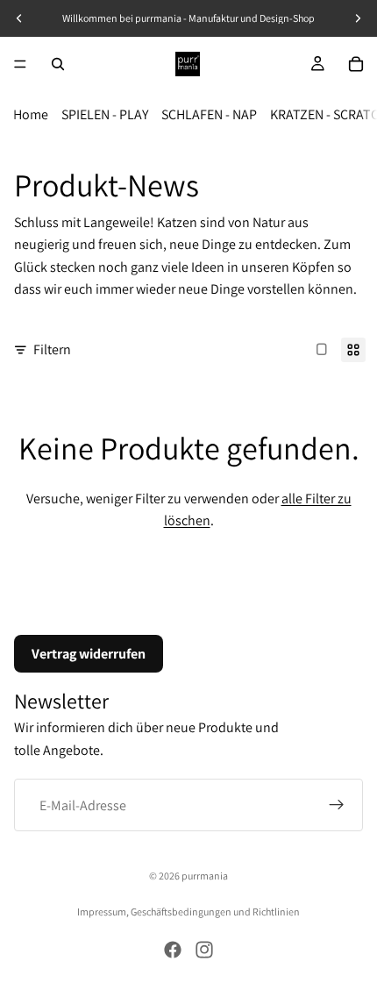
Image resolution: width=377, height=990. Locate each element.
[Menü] (20, 64)
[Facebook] (172, 949)
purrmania (204, 875)
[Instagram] (204, 949)
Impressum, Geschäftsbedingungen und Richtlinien (188, 911)
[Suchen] (58, 64)
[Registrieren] (336, 805)
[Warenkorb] (356, 64)
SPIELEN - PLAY (104, 114)
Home (30, 114)
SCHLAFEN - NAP (209, 114)
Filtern (52, 349)
